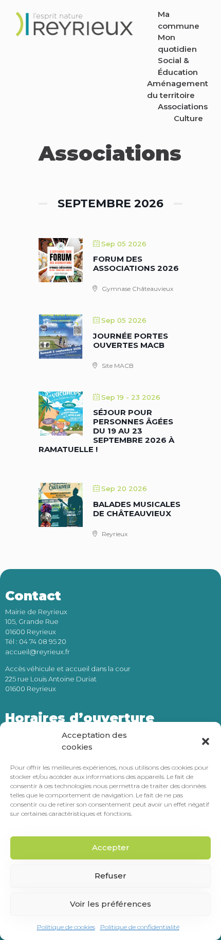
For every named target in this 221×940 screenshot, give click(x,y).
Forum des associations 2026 (136, 263)
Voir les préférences (110, 904)
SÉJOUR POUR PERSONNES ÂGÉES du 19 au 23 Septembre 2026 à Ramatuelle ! (106, 430)
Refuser (110, 875)
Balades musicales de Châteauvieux (136, 508)
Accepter (111, 847)
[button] (205, 741)
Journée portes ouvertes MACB (130, 340)
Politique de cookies (66, 927)
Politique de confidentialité (139, 927)
